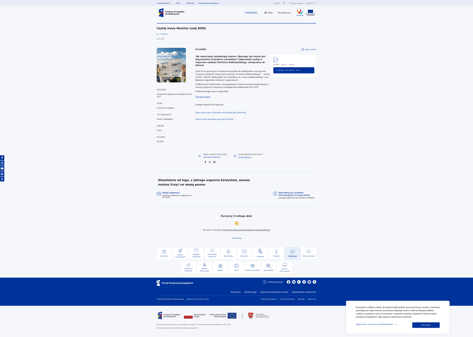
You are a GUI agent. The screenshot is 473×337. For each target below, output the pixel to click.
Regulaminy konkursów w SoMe (198, 299)
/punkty (178, 195)
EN (284, 3)
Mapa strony (312, 299)
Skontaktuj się (284, 12)
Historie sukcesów (309, 256)
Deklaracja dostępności (269, 299)
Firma (178, 3)
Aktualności (164, 256)
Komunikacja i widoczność (212, 255)
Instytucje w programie (188, 270)
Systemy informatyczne (284, 270)
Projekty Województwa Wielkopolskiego (170, 299)
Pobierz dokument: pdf (292, 71)
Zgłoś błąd (301, 299)
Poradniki (276, 256)
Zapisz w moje (310, 49)
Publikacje (163, 34)
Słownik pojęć (250, 292)
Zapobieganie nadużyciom (304, 292)
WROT (236, 270)
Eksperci (220, 270)
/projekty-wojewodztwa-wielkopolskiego (310, 13)
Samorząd (190, 3)
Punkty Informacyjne (275, 282)
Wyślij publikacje (244, 157)
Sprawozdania (268, 270)
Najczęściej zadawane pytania (274, 292)
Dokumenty (244, 256)
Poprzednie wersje (202, 97)
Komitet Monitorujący (204, 270)
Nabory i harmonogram (180, 256)
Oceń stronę (237, 238)
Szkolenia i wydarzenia (196, 256)
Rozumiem (426, 325)
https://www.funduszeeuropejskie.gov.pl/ (208, 283)
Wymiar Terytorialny (252, 270)
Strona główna (157, 34)
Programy (310, 3)
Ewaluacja (260, 256)
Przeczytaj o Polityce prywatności (374, 324)
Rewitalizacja (228, 256)
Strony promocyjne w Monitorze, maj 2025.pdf (213, 113)
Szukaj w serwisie (297, 3)
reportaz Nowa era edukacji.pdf (208, 119)
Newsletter (235, 292)
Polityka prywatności (287, 299)
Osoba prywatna (163, 3)
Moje (277, 3)
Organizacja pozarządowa (208, 3)
